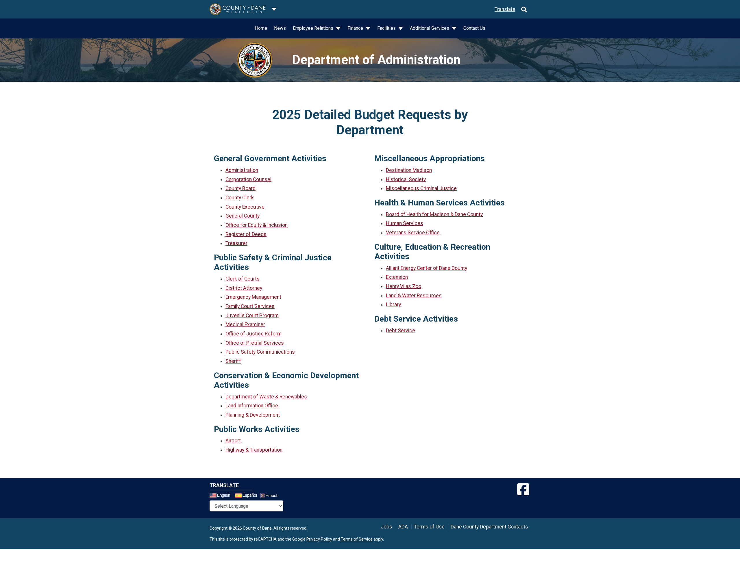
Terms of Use (429, 527)
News (280, 28)
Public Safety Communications (260, 352)
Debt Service (400, 330)
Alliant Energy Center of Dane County (426, 268)
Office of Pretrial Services (254, 343)
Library (393, 304)
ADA (403, 527)
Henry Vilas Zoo (403, 286)
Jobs (386, 527)
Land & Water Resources (414, 295)
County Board (240, 188)
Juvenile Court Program (252, 315)
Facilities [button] (387, 28)
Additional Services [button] (430, 28)
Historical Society (406, 179)
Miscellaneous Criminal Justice (421, 188)
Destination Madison (409, 170)
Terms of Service (357, 539)
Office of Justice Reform (253, 334)
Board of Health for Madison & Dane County (434, 214)
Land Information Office (251, 406)
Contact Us (474, 28)
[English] (222, 496)
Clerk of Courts (242, 279)
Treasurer (236, 243)
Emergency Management (253, 297)
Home (261, 28)
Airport (233, 441)
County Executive (244, 207)
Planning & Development (252, 415)
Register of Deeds (246, 234)
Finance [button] (355, 28)
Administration (241, 170)
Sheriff (233, 361)
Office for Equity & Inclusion (256, 225)
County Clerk (239, 198)
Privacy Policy (319, 539)
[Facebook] (523, 489)
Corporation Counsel (248, 179)
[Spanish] (247, 496)
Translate (505, 9)
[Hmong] (271, 496)
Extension (397, 277)
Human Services (404, 223)
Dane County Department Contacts (489, 527)
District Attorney (243, 288)
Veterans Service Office (413, 232)
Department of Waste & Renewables (266, 397)
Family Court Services (250, 306)
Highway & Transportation (253, 450)
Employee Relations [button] (313, 28)
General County (242, 216)
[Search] (524, 9)
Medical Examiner (245, 324)
